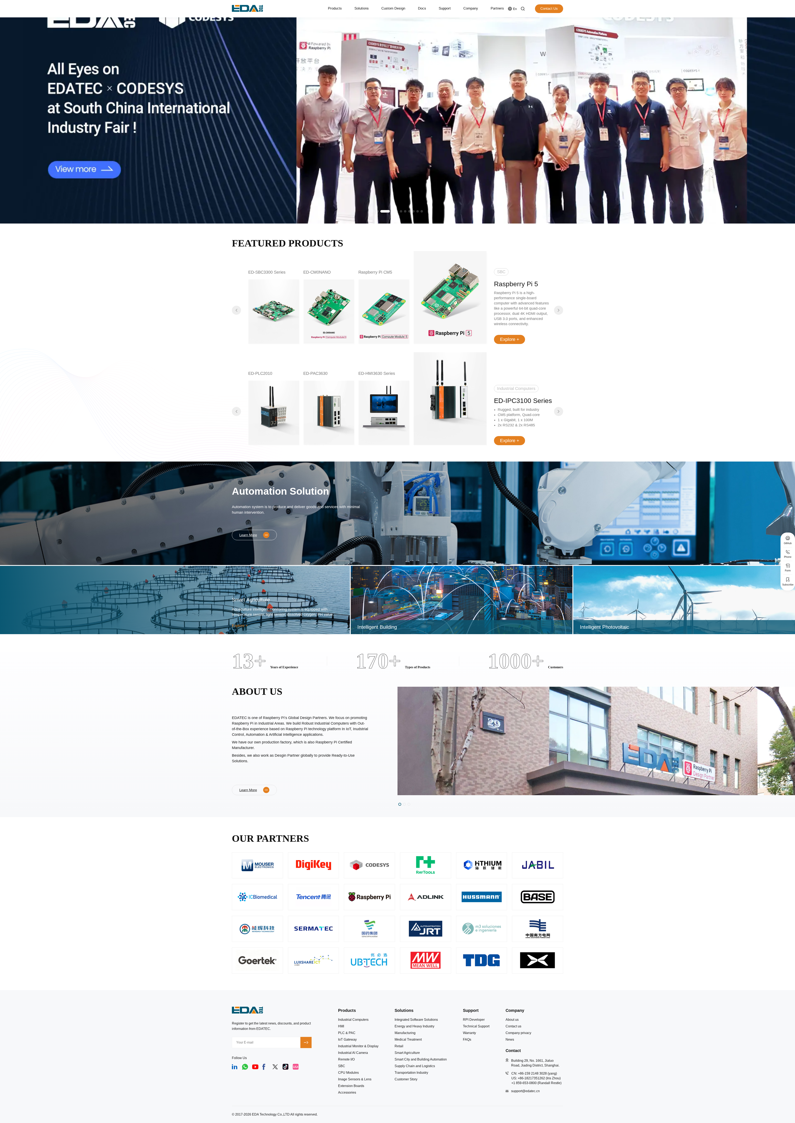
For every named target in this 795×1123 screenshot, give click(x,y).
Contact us (513, 1026)
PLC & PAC (346, 1033)
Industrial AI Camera (353, 1052)
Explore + (509, 339)
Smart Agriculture (407, 1052)
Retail (399, 1046)
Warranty (469, 1033)
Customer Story (406, 1079)
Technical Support (476, 1026)
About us (512, 1019)
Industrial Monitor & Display (358, 1046)
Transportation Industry (411, 1072)
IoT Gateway (347, 1039)
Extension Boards (351, 1086)
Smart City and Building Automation (421, 1059)
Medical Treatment (408, 1039)
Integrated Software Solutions (416, 1019)
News (510, 1039)
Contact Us (549, 9)
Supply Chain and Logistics (415, 1066)
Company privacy (518, 1033)
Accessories (347, 1092)
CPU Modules (348, 1072)
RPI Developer (474, 1019)
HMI (341, 1026)
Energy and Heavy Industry (414, 1026)
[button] (373, 211)
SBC (341, 1066)
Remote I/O (346, 1059)
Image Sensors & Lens (354, 1079)
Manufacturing (405, 1033)
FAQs (467, 1039)
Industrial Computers (353, 1019)
